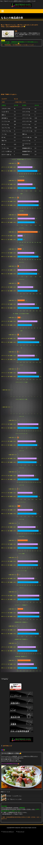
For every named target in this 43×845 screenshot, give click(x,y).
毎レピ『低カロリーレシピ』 (21, 5)
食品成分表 (21, 715)
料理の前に (21, 701)
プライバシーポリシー (8, 831)
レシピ (21, 708)
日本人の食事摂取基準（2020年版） (10, 807)
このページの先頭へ (5, 679)
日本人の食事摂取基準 (21, 729)
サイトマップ (21, 831)
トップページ (21, 694)
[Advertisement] (21, 69)
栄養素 (21, 722)
